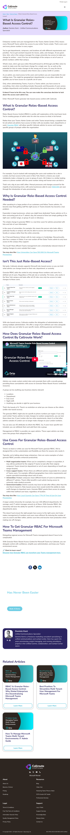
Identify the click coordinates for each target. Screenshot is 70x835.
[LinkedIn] (39, 567)
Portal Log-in (63, 2)
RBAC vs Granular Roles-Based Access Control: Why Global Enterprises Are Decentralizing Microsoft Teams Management (17, 692)
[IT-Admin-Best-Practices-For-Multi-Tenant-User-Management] (52, 666)
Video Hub (39, 787)
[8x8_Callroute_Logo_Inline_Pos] (10, 6)
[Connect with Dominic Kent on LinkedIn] (7, 640)
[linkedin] (30, 772)
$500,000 (55, 187)
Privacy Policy (6, 822)
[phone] (40, 772)
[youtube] (36, 772)
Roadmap (5, 794)
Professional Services (42, 798)
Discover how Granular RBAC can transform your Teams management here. (32, 553)
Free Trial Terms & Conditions (11, 811)
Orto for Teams (13, 14)
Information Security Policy (10, 815)
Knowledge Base (41, 815)
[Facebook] (30, 567)
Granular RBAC (13, 125)
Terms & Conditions (8, 807)
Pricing (5, 791)
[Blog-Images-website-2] (18, 713)
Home (4, 14)
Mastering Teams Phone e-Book (45, 791)
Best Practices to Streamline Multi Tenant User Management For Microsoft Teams (51, 690)
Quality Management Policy (10, 818)
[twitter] (33, 772)
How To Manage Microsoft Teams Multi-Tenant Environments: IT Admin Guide (17, 737)
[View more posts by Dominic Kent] (9, 640)
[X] (35, 567)
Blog (8, 14)
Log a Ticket (39, 807)
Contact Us (39, 822)
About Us (5, 783)
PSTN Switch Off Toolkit (43, 794)
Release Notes (40, 818)
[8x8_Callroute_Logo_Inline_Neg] (35, 765)
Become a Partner (8, 787)
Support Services (41, 811)
